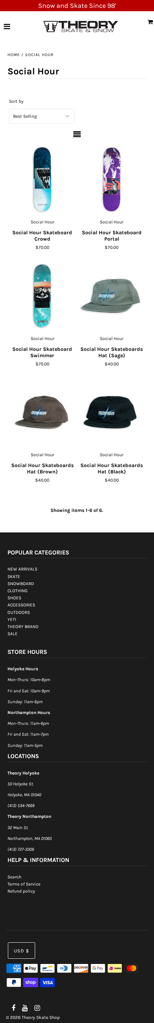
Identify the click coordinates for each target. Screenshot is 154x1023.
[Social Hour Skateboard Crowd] (42, 179)
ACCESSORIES (21, 605)
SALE (12, 633)
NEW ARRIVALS (22, 569)
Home (13, 54)
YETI (11, 619)
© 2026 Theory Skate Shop (33, 1017)
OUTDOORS (18, 612)
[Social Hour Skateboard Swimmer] (42, 296)
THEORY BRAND (22, 626)
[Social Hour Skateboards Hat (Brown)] (42, 412)
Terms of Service (23, 884)
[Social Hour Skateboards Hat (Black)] (111, 412)
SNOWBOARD (20, 583)
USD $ (21, 951)
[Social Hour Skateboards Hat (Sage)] (111, 296)
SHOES (14, 597)
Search (14, 877)
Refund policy (21, 891)
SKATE (13, 576)
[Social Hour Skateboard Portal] (111, 179)
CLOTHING (17, 590)
